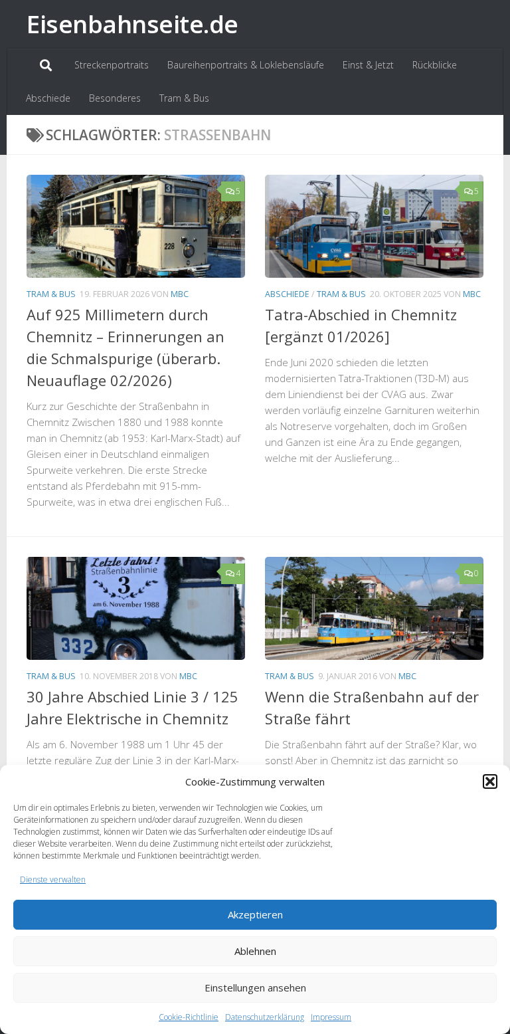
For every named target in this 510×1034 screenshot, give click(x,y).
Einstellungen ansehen (255, 987)
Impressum (331, 1017)
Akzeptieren (255, 914)
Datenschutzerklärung (264, 1017)
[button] (490, 781)
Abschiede (48, 98)
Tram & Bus (184, 98)
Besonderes (115, 98)
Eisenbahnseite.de (132, 24)
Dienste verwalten (53, 879)
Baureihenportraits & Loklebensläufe (245, 64)
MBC (180, 294)
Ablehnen (255, 951)
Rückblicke (434, 64)
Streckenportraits (111, 64)
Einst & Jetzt (368, 64)
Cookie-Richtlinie (188, 1017)
